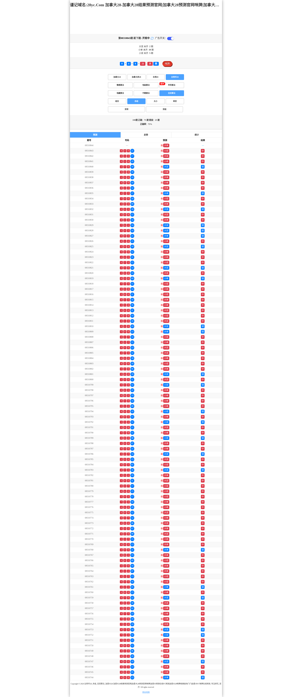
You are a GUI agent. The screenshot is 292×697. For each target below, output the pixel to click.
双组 (164, 109)
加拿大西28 (136, 77)
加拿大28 (117, 77)
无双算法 (171, 93)
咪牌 (167, 63)
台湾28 (155, 77)
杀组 (136, 101)
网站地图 (146, 692)
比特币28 (175, 77)
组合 (117, 101)
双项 (126, 109)
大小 (155, 101)
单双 (175, 101)
